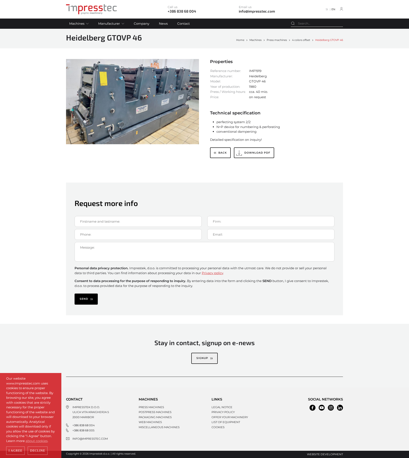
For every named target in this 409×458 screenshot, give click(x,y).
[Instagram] (331, 408)
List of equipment (226, 422)
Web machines (150, 422)
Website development (325, 454)
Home (240, 40)
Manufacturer (109, 24)
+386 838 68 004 (83, 425)
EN (333, 9)
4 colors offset (301, 40)
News (163, 24)
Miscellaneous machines (159, 427)
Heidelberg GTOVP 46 (329, 40)
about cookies (37, 441)
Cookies (218, 427)
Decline (37, 450)
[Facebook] (312, 408)
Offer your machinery (230, 417)
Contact (183, 24)
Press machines (277, 40)
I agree (15, 450)
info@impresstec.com (90, 438)
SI (327, 9)
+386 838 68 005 (83, 430)
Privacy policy (212, 273)
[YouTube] (322, 408)
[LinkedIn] (340, 408)
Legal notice (222, 407)
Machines (76, 24)
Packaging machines (155, 417)
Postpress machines (155, 412)
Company (141, 24)
